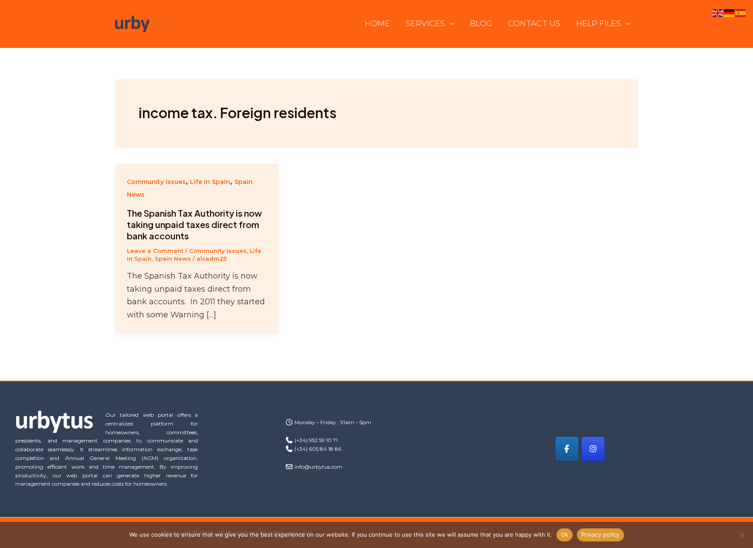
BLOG (481, 23)
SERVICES (425, 23)
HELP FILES (598, 23)
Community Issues (156, 182)
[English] (718, 12)
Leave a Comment (155, 250)
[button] (449, 23)
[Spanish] (740, 12)
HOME (377, 23)
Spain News (173, 258)
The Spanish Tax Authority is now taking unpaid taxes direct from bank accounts (194, 224)
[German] (729, 12)
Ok (565, 534)
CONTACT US (534, 23)
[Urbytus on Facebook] (567, 449)
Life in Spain (210, 182)
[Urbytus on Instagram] (593, 449)
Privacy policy (600, 534)
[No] (742, 535)
